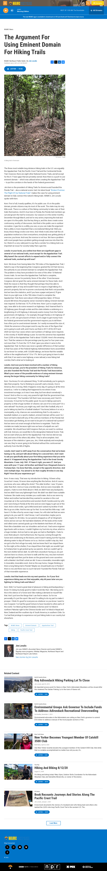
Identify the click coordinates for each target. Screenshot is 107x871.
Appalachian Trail (48, 625)
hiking (13, 630)
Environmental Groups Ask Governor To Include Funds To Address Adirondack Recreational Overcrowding (68, 709)
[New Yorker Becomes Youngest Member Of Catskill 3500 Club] (18, 741)
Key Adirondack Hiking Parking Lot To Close (62, 680)
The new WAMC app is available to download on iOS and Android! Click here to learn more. (53, 17)
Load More (53, 823)
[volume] (12, 10)
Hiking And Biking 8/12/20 (51, 768)
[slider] (15, 10)
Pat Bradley (37, 714)
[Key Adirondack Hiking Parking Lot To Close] (18, 684)
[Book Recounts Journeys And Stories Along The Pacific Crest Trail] (18, 798)
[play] (5, 10)
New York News (39, 734)
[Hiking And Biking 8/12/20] (18, 772)
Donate (98, 3)
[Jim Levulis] (9, 650)
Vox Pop (36, 765)
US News (37, 791)
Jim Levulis (33, 61)
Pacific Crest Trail (26, 630)
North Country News (40, 677)
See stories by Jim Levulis (27, 657)
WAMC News (8, 29)
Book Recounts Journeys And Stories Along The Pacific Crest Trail (64, 796)
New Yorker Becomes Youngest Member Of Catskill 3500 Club (66, 739)
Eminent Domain (30, 625)
